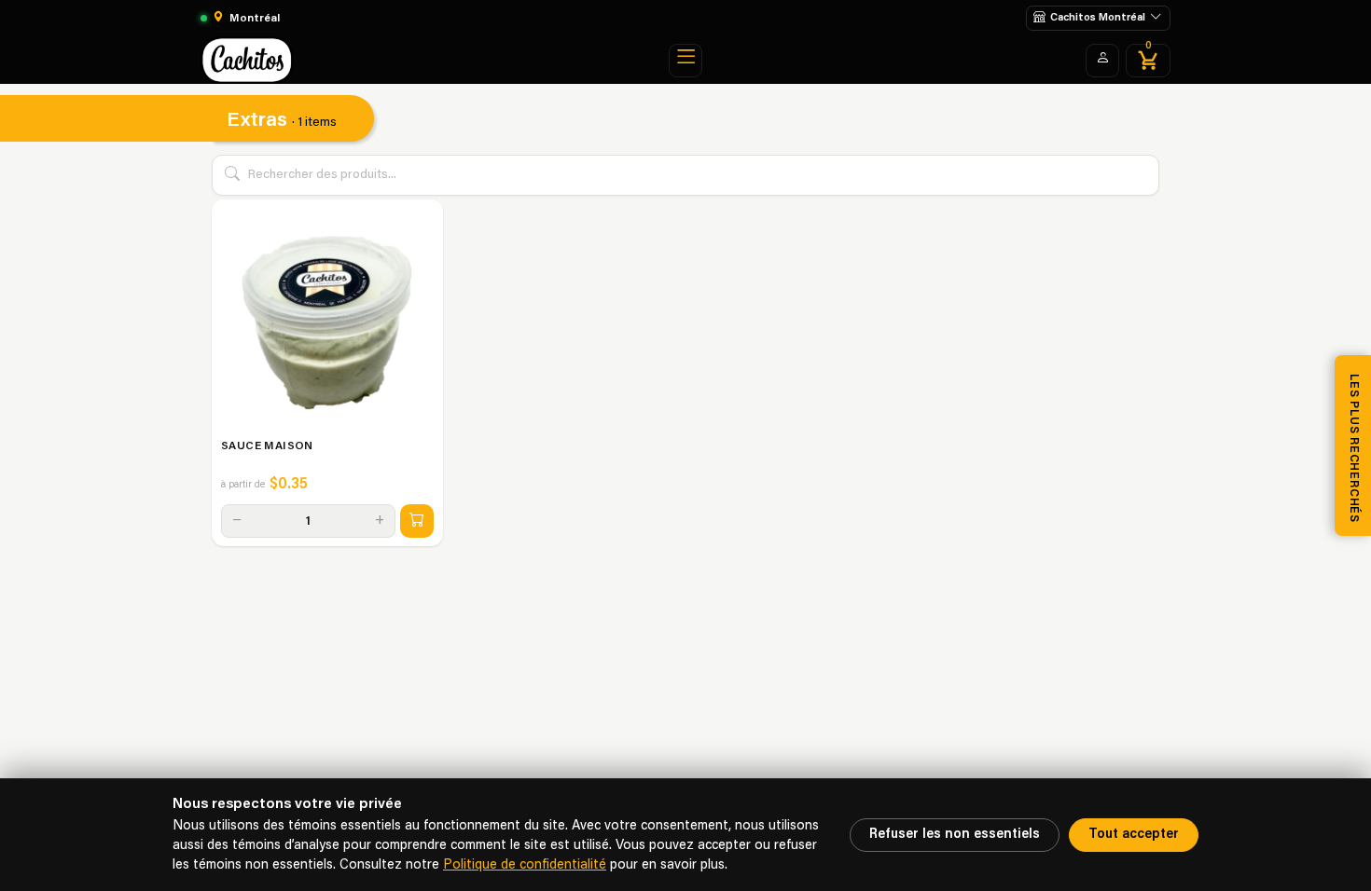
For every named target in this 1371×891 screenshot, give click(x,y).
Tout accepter (1133, 835)
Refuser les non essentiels (954, 835)
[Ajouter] (417, 521)
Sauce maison (267, 446)
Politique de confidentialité (524, 865)
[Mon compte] (1102, 60)
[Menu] (685, 60)
